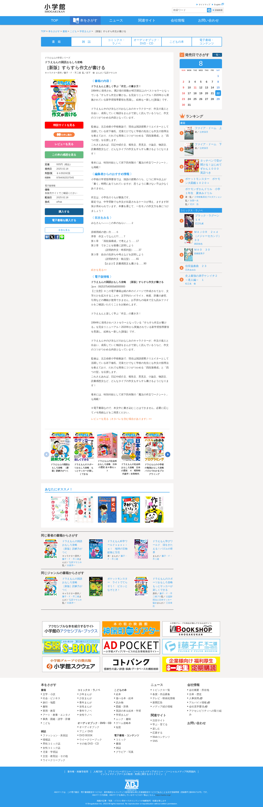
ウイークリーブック (54, 760)
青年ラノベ (85, 710)
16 (183, 93)
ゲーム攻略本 (123, 723)
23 (183, 99)
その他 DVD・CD (89, 743)
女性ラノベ (85, 714)
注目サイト (158, 720)
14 (212, 87)
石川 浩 (194, 204)
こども (73, 31)
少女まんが (85, 698)
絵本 (118, 694)
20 (206, 93)
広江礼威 (199, 223)
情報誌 (46, 739)
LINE (62, 237)
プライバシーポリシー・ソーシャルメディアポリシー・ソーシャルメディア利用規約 (152, 771)
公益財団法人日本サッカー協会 (162, 599)
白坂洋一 (71, 565)
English (217, 4)
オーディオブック (89, 727)
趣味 (45, 706)
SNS (155, 741)
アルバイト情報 (198, 702)
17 (189, 93)
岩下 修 (90, 73)
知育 (118, 727)
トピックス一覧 (161, 690)
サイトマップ (204, 4)
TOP (43, 31)
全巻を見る (64, 230)
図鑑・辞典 (122, 706)
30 (183, 104)
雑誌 (43, 731)
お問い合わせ (196, 723)
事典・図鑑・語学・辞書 (56, 719)
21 (212, 93)
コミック (121, 739)
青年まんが (85, 702)
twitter (52, 237)
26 (200, 99)
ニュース (157, 684)
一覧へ (217, 54)
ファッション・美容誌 (55, 735)
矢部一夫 (194, 200)
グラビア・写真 (124, 751)
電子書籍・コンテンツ (126, 735)
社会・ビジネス (51, 698)
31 (189, 104)
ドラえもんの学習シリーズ (57, 58)
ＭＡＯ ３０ (202, 249)
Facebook (57, 237)
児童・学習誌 (50, 751)
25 (195, 99)
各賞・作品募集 (161, 694)
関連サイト (158, 715)
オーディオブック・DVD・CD (94, 723)
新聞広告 (157, 702)
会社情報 (193, 684)
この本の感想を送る (64, 154)
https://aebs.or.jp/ (163, 795)
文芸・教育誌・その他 (55, 756)
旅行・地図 (49, 702)
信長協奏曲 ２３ (196, 265)
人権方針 (98, 771)
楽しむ (156, 728)
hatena (47, 237)
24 (189, 99)
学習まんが (85, 31)
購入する (64, 211)
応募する (157, 732)
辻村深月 (204, 132)
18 (195, 93)
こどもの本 (120, 690)
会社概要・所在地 (199, 690)
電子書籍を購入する (64, 220)
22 (218, 93)
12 (200, 87)
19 (200, 93)
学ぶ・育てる (160, 724)
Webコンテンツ (161, 736)
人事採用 (194, 698)
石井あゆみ (190, 270)
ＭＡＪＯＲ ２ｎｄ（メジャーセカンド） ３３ (209, 236)
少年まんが (85, 694)
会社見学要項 (196, 706)
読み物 (119, 702)
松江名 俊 (190, 283)
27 (206, 99)
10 (189, 87)
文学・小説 (49, 694)
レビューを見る (64, 144)
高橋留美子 (199, 253)
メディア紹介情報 (162, 706)
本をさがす (54, 31)
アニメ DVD (86, 731)
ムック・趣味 (123, 719)
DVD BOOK (86, 735)
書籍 (65, 31)
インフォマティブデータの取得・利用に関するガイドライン (131, 774)
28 (212, 99)
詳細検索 (219, 10)
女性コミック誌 (51, 747)
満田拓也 (198, 244)
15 (218, 87)
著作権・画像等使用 (77, 771)
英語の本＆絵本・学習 (128, 710)
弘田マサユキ (110, 73)
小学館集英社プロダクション (208, 197)
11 (195, 87)
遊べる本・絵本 (124, 698)
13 (206, 87)
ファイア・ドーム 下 (208, 144)
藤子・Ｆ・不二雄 (72, 73)
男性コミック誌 (51, 743)
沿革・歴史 (195, 694)
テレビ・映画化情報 (163, 698)
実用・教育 (49, 710)
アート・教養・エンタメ (56, 714)
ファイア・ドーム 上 (208, 128)
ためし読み (64, 134)
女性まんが (85, 706)
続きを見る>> (99, 269)
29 (218, 99)
